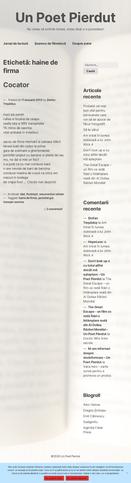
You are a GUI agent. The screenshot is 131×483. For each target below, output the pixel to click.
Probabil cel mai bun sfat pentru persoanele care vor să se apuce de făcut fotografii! (96, 115)
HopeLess (95, 242)
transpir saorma (13, 202)
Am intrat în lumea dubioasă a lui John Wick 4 (97, 140)
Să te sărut (91, 130)
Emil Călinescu (93, 416)
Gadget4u (90, 422)
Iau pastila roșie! (54, 478)
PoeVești (32, 194)
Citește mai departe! (41, 182)
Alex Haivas (91, 405)
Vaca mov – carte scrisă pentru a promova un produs (97, 371)
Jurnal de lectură (15, 43)
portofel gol (45, 198)
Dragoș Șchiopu (94, 410)
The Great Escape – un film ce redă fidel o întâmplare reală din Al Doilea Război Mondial (97, 174)
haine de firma (28, 198)
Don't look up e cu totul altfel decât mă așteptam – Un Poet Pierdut (96, 270)
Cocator (16, 85)
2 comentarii (55, 209)
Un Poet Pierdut (65, 17)
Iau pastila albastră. (77, 478)
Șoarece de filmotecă (50, 43)
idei (22, 194)
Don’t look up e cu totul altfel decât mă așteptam (96, 154)
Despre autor (82, 43)
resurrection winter (51, 194)
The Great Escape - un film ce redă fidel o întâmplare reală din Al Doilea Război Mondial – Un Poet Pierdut (97, 320)
